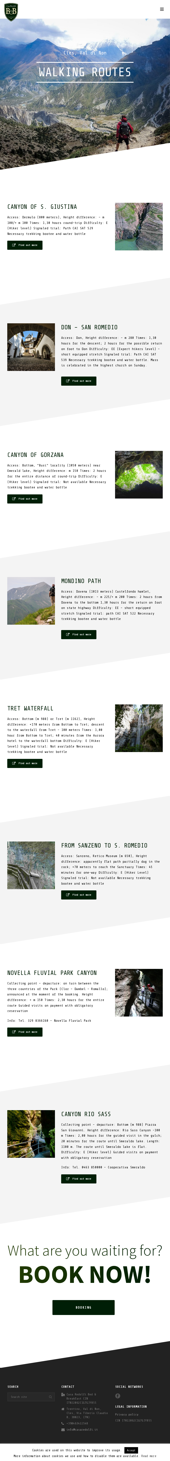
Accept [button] (131, 1450)
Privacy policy (126, 1414)
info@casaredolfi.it (82, 1429)
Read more (148, 1456)
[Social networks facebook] (117, 1396)
